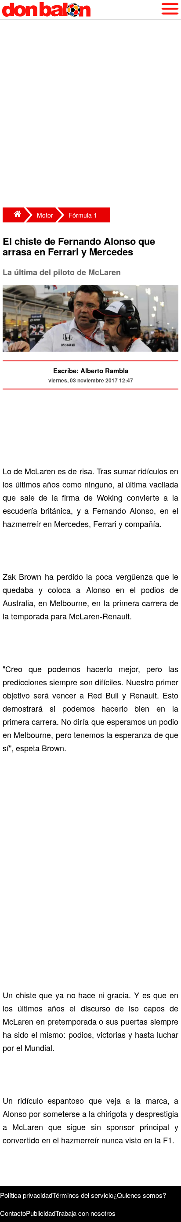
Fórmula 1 (83, 215)
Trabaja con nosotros (85, 1213)
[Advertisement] (90, 114)
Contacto (13, 1213)
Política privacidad (26, 1195)
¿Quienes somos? (139, 1195)
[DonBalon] (13, 214)
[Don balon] (80, 9)
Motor (45, 215)
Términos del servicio (82, 1195)
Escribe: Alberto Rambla (90, 370)
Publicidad (40, 1213)
